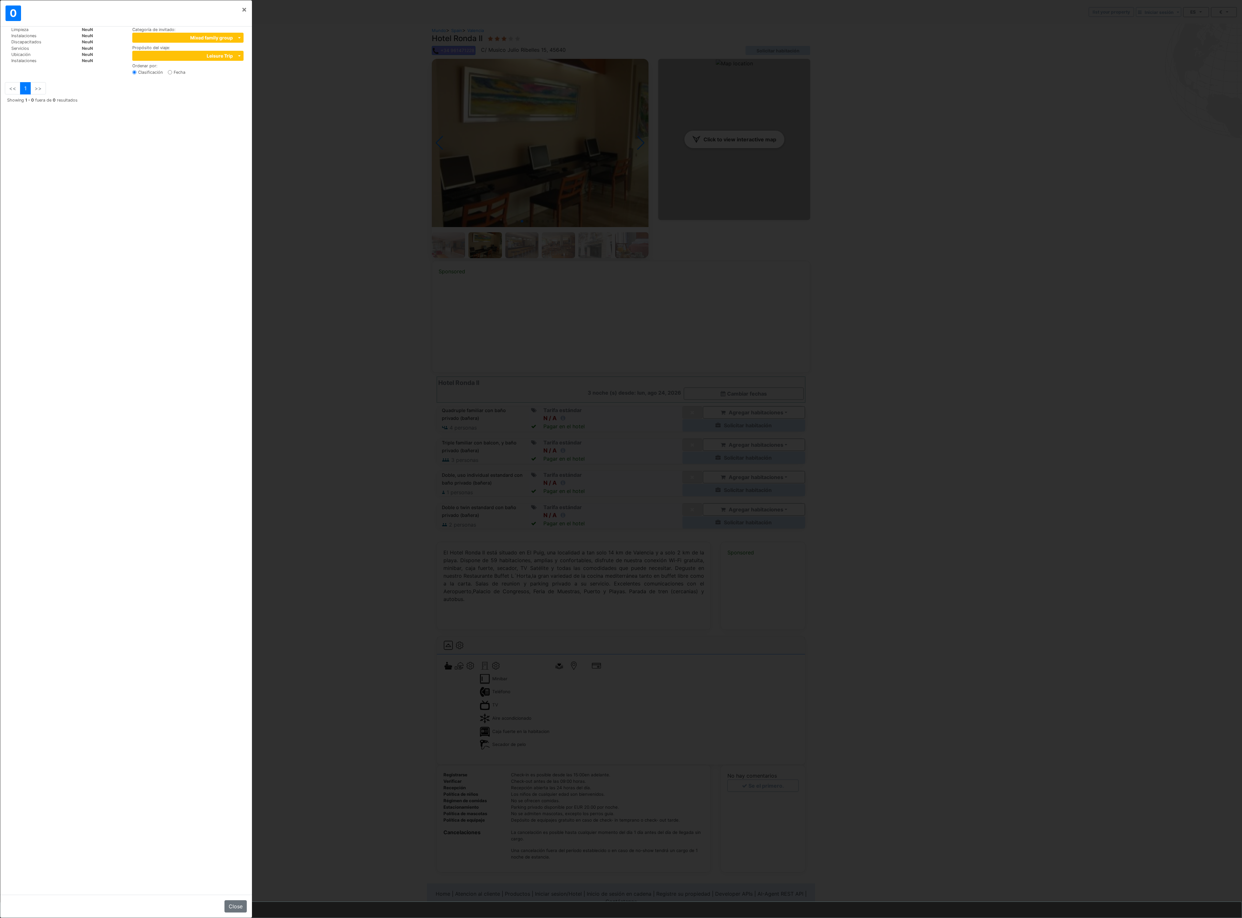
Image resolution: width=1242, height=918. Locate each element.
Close (236, 906)
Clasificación (150, 72)
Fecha (179, 72)
